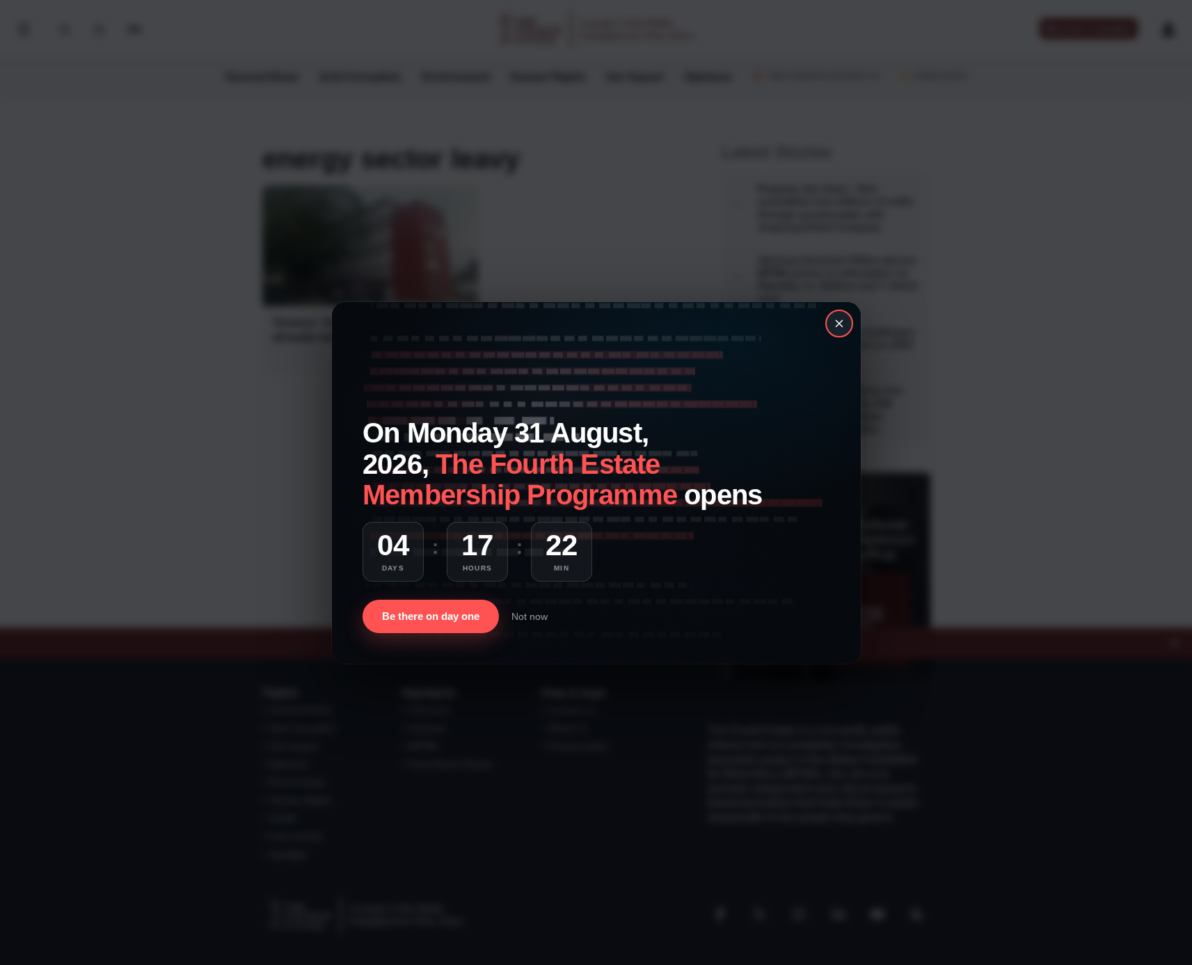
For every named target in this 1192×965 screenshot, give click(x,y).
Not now (529, 616)
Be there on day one (430, 616)
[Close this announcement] (839, 323)
